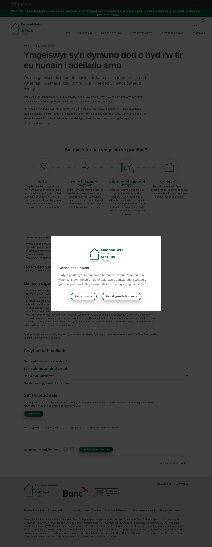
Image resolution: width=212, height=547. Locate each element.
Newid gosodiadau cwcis (121, 296)
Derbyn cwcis (83, 296)
